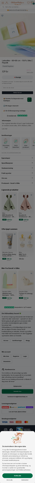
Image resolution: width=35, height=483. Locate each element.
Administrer (24, 480)
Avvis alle (10, 480)
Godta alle (17, 475)
